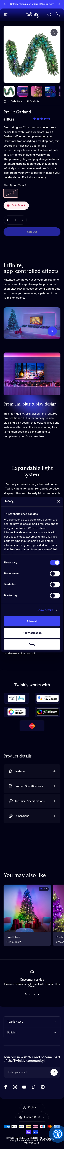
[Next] (59, 4)
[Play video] (32, 323)
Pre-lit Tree (13, 937)
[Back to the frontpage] (5, 101)
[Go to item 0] (9, 91)
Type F (10, 193)
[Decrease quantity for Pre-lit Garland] (7, 220)
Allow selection (32, 632)
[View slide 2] (30, 994)
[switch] (55, 573)
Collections (16, 101)
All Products (32, 101)
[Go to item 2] (36, 91)
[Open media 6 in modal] (54, 32)
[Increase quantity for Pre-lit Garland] (22, 220)
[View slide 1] (25, 994)
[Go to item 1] (22, 91)
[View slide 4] (38, 994)
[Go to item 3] (50, 91)
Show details (45, 609)
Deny (32, 644)
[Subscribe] (54, 1072)
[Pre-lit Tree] (27, 908)
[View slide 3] (34, 994)
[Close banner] (58, 501)
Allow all (32, 621)
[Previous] (5, 4)
